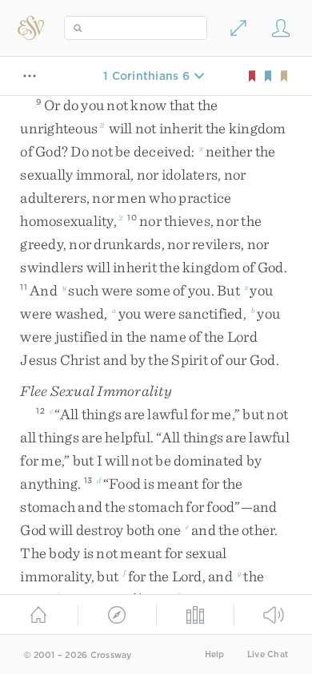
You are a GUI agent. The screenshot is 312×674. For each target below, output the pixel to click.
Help (215, 654)
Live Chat (267, 654)
